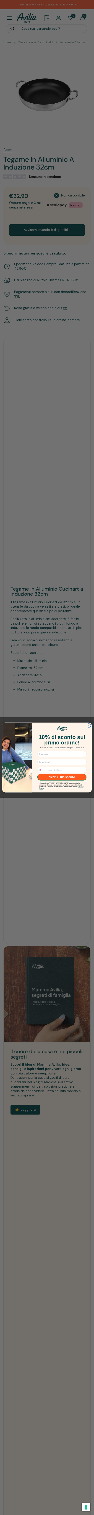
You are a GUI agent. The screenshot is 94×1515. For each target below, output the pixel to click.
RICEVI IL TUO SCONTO (62, 777)
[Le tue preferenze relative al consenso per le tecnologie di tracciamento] (86, 1507)
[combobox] (41, 770)
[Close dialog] (89, 726)
